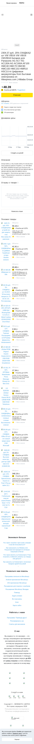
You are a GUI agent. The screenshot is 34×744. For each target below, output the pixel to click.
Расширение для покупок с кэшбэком (17, 586)
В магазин (17, 95)
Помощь (17, 592)
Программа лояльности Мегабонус (17, 576)
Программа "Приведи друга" (17, 618)
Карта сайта (17, 605)
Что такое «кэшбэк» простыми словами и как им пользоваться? (17, 543)
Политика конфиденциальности (17, 711)
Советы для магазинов (17, 624)
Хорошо (17, 739)
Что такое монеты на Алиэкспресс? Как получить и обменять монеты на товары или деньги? (17, 556)
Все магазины (17, 599)
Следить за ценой (17, 153)
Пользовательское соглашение (16, 709)
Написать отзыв (17, 211)
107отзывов (5, 103)
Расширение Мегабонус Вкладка (17, 589)
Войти (21, 3)
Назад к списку (2, 14)
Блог (17, 602)
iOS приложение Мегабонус (17, 583)
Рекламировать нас (17, 621)
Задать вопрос (17, 596)
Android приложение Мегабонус (17, 579)
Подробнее (21, 90)
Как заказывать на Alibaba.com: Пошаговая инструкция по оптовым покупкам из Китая (17, 549)
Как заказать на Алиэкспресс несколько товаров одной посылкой (17, 563)
